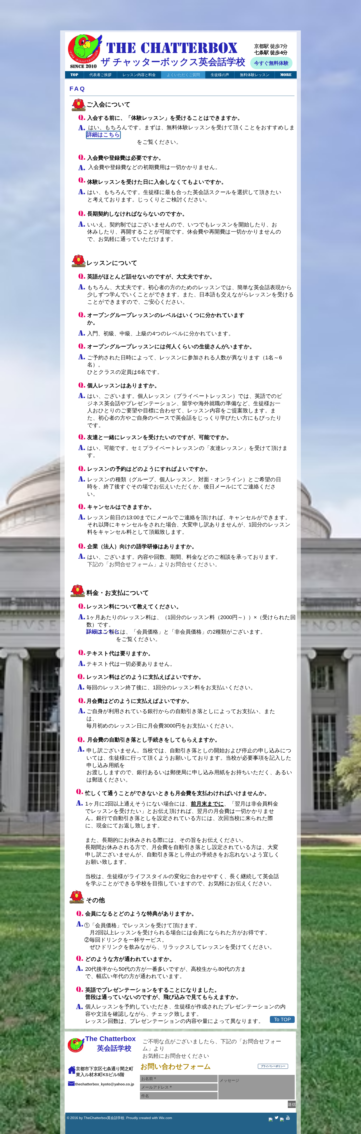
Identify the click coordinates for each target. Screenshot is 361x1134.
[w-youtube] (288, 1117)
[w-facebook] (271, 1120)
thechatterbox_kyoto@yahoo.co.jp (104, 1084)
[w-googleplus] (282, 1120)
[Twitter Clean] (276, 1117)
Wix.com (165, 1118)
